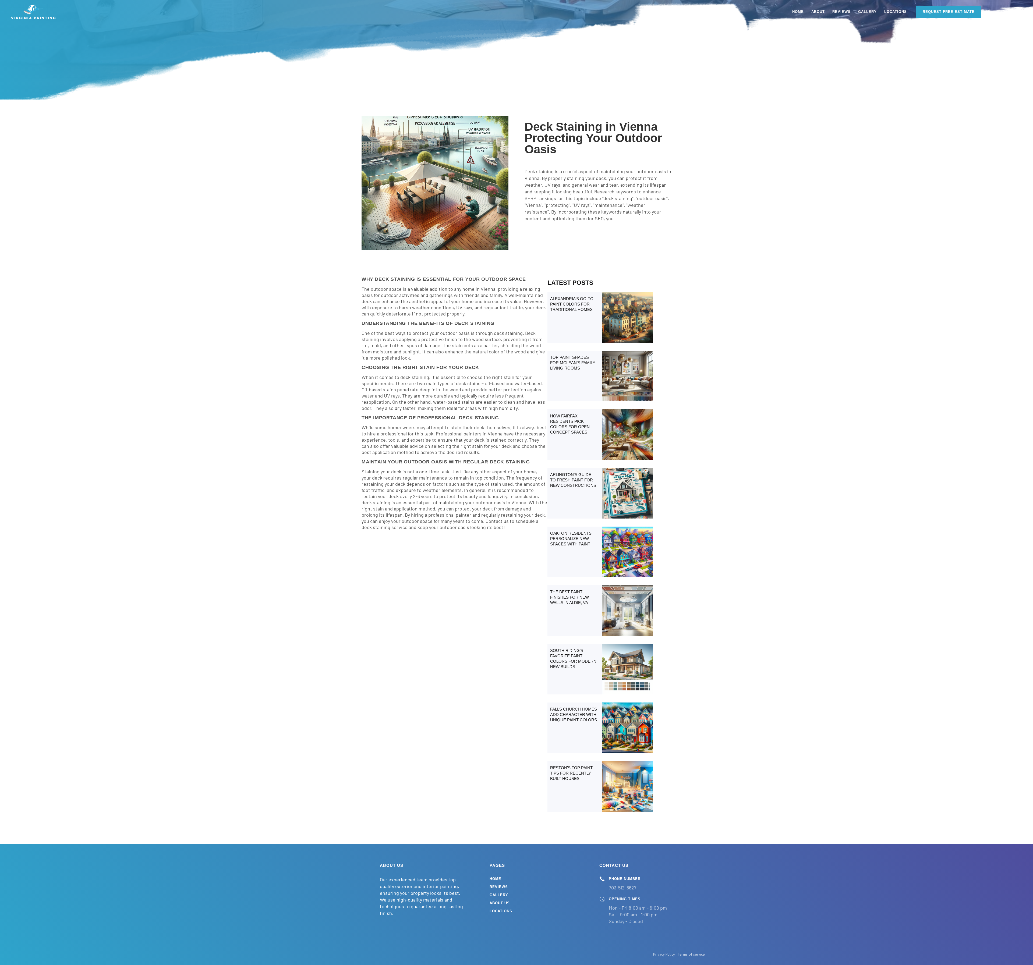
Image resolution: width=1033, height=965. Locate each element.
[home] (33, 12)
